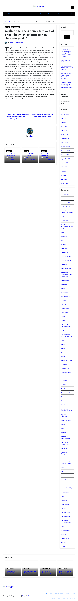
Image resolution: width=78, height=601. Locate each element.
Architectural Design (67, 203)
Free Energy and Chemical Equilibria (66, 335)
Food (62, 330)
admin (11, 42)
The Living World (66, 504)
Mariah (11, 157)
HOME (8, 13)
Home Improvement (66, 360)
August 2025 (64, 163)
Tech (62, 496)
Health (54, 13)
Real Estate (64, 448)
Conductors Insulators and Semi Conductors (66, 274)
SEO (62, 472)
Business (22, 13)
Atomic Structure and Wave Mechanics (67, 211)
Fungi (62, 340)
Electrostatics (65, 308)
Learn (14, 13)
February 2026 (65, 138)
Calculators (64, 248)
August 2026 (65, 114)
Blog (62, 240)
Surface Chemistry (66, 488)
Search (63, 27)
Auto (62, 216)
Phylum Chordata (66, 420)
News (41, 13)
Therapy (63, 508)
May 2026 (64, 126)
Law (62, 376)
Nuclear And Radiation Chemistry (67, 409)
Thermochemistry (66, 512)
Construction (65, 280)
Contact (69, 13)
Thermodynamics (66, 516)
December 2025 (65, 146)
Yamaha (63, 546)
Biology (7, 27)
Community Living (66, 268)
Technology (61, 13)
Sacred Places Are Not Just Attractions (30, 573)
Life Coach (64, 380)
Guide (62, 352)
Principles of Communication (65, 437)
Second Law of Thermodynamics (66, 462)
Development (65, 292)
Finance (35, 13)
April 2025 (64, 179)
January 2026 (65, 142)
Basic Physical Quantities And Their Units (67, 226)
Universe (63, 534)
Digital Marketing (66, 296)
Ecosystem (64, 300)
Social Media (64, 480)
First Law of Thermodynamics (66, 325)
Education (64, 304)
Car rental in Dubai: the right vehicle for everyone (67, 67)
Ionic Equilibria (65, 368)
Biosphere (64, 236)
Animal (63, 199)
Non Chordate (15, 27)
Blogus (24, 596)
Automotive (64, 220)
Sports (47, 13)
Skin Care (63, 476)
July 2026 (64, 118)
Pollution (63, 432)
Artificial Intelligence (67, 207)
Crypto (29, 13)
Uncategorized (65, 530)
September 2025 (66, 159)
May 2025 (63, 175)
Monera (63, 397)
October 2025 (65, 155)
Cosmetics (64, 284)
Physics (63, 424)
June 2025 (64, 171)
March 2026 (64, 134)
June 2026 (64, 122)
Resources (64, 458)
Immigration (64, 364)
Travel (62, 526)
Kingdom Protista (66, 372)
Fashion (63, 316)
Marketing (64, 389)
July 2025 (64, 167)
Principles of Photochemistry (65, 443)
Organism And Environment (65, 415)
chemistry (64, 264)
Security (63, 467)
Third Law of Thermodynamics (66, 521)
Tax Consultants (65, 492)
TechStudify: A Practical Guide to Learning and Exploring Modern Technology (66, 53)
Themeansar (31, 596)
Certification (64, 252)
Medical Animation (66, 393)
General (63, 348)
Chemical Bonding (66, 256)
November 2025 (65, 151)
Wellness (63, 542)
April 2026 (64, 130)
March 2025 (64, 183)
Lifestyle (63, 384)
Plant (62, 428)
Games (63, 344)
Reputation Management (64, 453)
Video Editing (65, 538)
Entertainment (65, 312)
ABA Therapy (64, 194)
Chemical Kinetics (66, 260)
